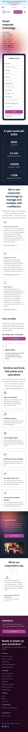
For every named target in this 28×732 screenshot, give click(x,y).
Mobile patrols (6, 662)
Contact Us (5, 701)
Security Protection (7, 659)
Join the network (14, 338)
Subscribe (14, 631)
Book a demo (18, 12)
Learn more (14, 4)
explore (7, 647)
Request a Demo (6, 716)
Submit (14, 112)
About (3, 696)
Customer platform (7, 676)
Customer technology (8, 673)
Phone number (8, 90)
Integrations (5, 681)
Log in (24, 7)
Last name (7, 77)
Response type (9, 96)
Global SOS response (7, 667)
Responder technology (8, 684)
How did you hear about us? (12, 103)
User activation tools (7, 679)
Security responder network (9, 708)
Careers (4, 699)
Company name (9, 83)
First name (7, 70)
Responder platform (7, 687)
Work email (8, 63)
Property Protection (7, 656)
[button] (4, 7)
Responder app (6, 689)
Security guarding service (8, 664)
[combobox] (8, 93)
